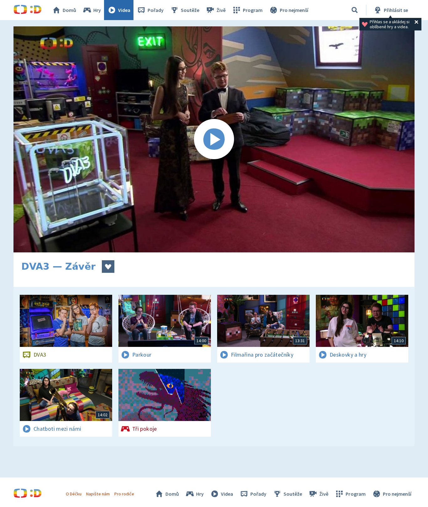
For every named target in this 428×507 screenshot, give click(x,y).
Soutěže (190, 10)
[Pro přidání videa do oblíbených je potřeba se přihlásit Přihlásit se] (108, 266)
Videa (124, 10)
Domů (69, 10)
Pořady (156, 10)
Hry (97, 10)
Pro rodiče (124, 494)
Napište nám (97, 494)
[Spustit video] (214, 139)
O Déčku (73, 494)
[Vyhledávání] (354, 10)
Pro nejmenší (294, 10)
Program (253, 10)
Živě (221, 10)
